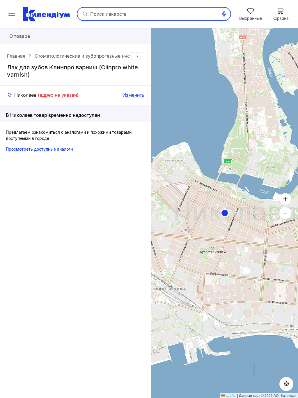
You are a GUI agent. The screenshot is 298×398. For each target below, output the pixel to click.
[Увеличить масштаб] (285, 199)
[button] (225, 213)
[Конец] (137, 55)
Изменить (133, 95)
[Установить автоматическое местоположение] (286, 384)
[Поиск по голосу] (224, 14)
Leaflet (230, 395)
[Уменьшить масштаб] (285, 213)
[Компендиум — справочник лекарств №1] (46, 14)
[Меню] (11, 14)
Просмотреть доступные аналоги (39, 149)
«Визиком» (288, 395)
